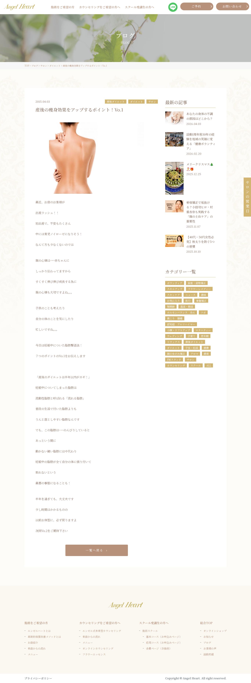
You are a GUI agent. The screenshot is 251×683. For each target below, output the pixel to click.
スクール (196, 365)
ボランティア (174, 283)
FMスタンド (174, 359)
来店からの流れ (37, 648)
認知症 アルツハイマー (181, 324)
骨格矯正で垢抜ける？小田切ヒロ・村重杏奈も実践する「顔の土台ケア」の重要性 (199, 211)
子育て (191, 336)
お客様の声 (209, 648)
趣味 (203, 295)
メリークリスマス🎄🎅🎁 (200, 166)
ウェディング (174, 336)
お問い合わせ (232, 6)
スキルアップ (174, 289)
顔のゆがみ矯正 (176, 353)
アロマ (194, 353)
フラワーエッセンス (94, 654)
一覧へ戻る (94, 550)
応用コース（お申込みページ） (164, 642)
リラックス (173, 342)
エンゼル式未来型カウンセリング (102, 631)
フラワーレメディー (199, 289)
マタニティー (203, 330)
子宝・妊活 (191, 348)
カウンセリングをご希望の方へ (99, 7)
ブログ (207, 642)
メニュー (33, 654)
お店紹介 (33, 642)
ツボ (203, 312)
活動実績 (208, 654)
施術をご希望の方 (62, 7)
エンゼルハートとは (39, 631)
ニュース (190, 295)
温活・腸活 (186, 306)
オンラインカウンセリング (98, 648)
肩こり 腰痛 (174, 318)
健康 (206, 348)
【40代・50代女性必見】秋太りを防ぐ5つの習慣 (200, 242)
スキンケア (173, 295)
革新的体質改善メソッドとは (44, 636)
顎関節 (171, 306)
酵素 (206, 353)
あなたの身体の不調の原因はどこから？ (199, 116)
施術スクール (150, 631)
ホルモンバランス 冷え (181, 312)
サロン (152, 101)
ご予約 (196, 6)
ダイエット (136, 101)
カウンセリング (176, 365)
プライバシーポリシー (38, 678)
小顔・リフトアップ (178, 330)
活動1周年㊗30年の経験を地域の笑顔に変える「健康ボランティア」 (201, 141)
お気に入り (173, 300)
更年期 (205, 336)
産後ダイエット (116, 101)
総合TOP (206, 623)
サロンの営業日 (247, 197)
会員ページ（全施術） (159, 648)
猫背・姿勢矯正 (197, 283)
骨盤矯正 (201, 300)
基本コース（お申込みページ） (164, 636)
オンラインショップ (215, 631)
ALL (208, 365)
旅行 (188, 300)
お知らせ (208, 636)
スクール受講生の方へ (139, 7)
